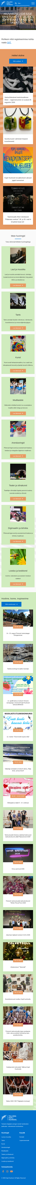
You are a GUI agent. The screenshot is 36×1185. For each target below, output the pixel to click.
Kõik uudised (17, 61)
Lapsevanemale (24, 1140)
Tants (3, 1140)
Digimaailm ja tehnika (7, 1158)
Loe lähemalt (17, 285)
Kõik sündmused (10, 604)
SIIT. (9, 42)
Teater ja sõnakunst (7, 1154)
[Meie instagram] (7, 1171)
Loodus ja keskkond (7, 1161)
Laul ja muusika (6, 1137)
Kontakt (21, 1137)
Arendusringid (5, 1147)
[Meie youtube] (11, 1171)
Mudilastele (4, 1151)
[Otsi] (16, 3)
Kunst (3, 1144)
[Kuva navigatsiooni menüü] (33, 3)
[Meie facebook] (3, 1171)
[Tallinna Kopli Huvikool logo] (7, 3)
